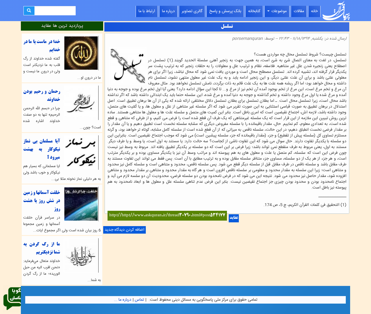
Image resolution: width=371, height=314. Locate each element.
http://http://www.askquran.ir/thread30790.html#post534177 (167, 215)
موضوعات (278, 11)
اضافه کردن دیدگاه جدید (124, 229)
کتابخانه (254, 11)
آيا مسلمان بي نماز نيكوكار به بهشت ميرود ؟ (41, 149)
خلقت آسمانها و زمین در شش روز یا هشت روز (41, 201)
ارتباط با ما (147, 11)
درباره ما (168, 11)
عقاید (234, 218)
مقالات (299, 11)
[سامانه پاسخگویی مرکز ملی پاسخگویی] (17, 298)
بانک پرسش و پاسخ (225, 11)
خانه (314, 11)
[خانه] (336, 10)
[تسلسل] (344, 49)
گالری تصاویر (192, 11)
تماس (139, 299)
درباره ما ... (122, 299)
